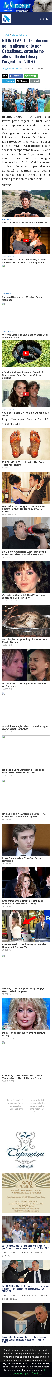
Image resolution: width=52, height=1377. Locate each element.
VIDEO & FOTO (19, 34)
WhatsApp (31, 76)
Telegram (10, 81)
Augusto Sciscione (12, 68)
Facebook (17, 76)
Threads (23, 81)
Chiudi (35, 1373)
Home (6, 34)
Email (36, 81)
